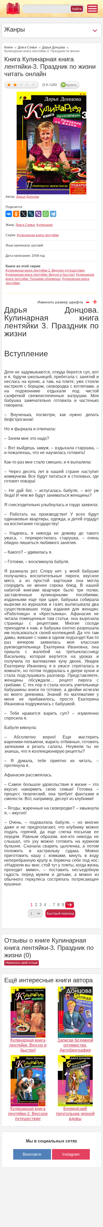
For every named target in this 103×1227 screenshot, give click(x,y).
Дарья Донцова (53, 47)
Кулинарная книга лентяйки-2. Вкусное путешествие (45, 270)
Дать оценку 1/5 (9, 84)
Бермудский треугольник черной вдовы (75, 1113)
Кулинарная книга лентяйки (38, 235)
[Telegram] (53, 214)
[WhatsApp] (46, 214)
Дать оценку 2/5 (15, 84)
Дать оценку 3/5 (21, 84)
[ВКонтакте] (9, 214)
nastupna (69, 905)
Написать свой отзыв (22, 963)
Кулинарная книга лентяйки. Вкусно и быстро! (40, 275)
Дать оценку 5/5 (33, 84)
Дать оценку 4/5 (27, 84)
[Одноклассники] (16, 214)
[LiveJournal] (31, 214)
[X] (23, 214)
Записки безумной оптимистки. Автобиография (75, 1045)
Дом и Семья (27, 47)
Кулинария (44, 225)
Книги (8, 47)
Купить (71, 85)
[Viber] (38, 214)
